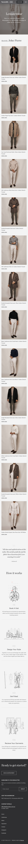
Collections (4, 817)
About (2, 820)
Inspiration (3, 823)
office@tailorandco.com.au (8, 806)
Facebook (3, 833)
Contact (3, 826)
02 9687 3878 (4, 808)
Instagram (3, 830)
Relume (22, 840)
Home (2, 814)
